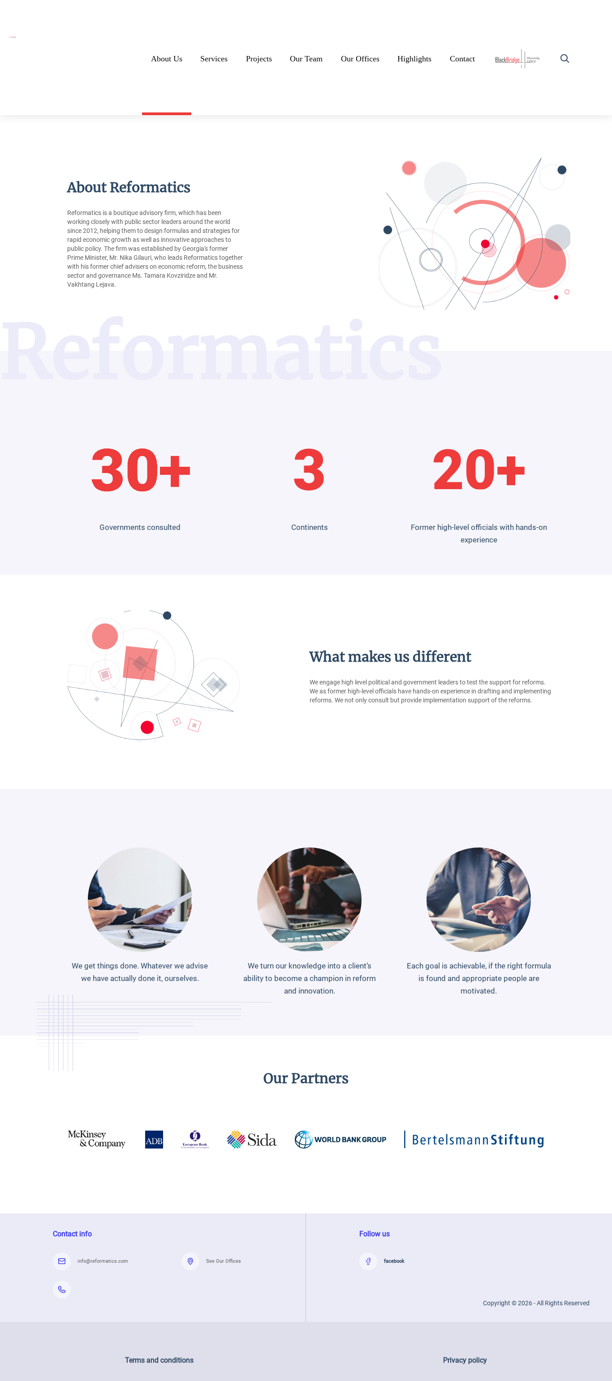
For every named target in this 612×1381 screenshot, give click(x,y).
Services (214, 58)
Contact (462, 58)
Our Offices (360, 58)
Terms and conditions (159, 1360)
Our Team (306, 58)
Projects (259, 58)
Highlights (414, 58)
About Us (166, 58)
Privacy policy (465, 1360)
